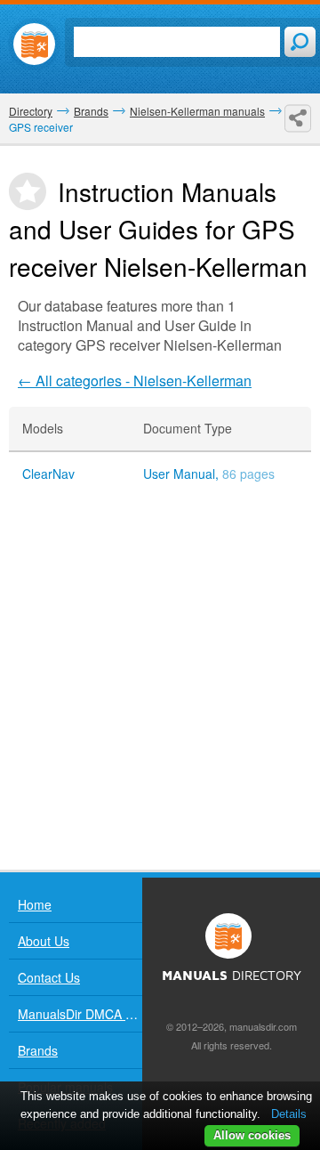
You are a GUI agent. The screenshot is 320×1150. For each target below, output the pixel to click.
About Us (43, 941)
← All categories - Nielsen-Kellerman (135, 380)
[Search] (300, 42)
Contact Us (49, 977)
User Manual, (209, 474)
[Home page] (34, 44)
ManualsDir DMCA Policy (80, 1014)
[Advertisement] (160, 682)
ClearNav (48, 474)
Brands (38, 1050)
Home (35, 904)
